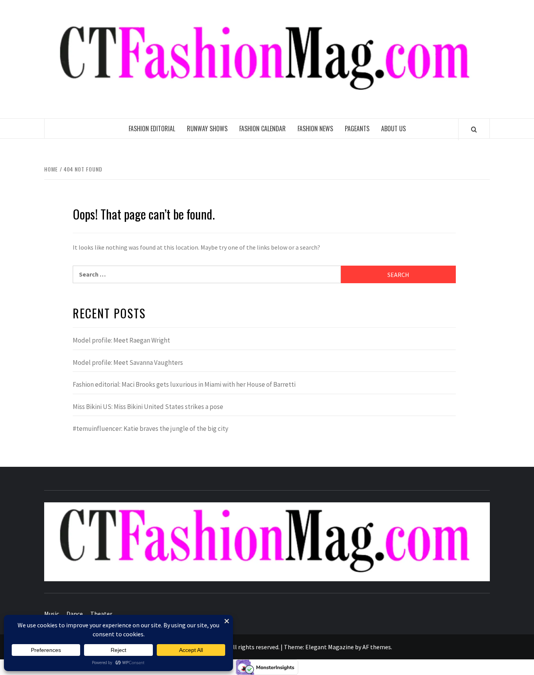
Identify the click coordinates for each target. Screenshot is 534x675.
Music (51, 614)
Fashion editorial (152, 128)
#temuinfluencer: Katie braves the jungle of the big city (150, 428)
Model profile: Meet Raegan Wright (121, 340)
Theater (101, 614)
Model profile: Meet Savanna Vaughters (128, 362)
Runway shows (207, 128)
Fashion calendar (262, 128)
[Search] (474, 129)
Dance (74, 614)
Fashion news (315, 128)
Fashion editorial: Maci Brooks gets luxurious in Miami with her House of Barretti (184, 384)
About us (393, 128)
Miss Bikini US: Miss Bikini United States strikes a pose (148, 406)
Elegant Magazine (329, 647)
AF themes (376, 647)
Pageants (357, 128)
